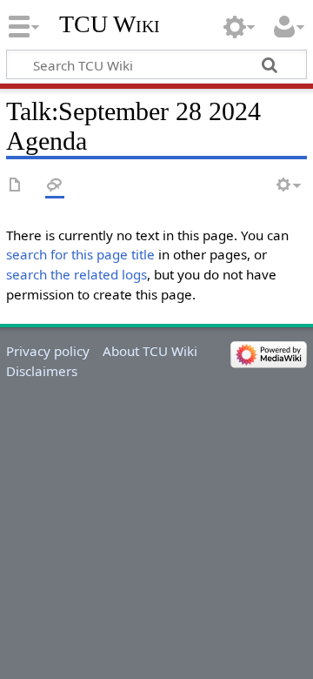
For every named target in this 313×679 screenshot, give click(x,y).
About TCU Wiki (150, 351)
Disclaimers (41, 371)
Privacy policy (48, 351)
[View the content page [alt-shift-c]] (15, 186)
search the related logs (76, 274)
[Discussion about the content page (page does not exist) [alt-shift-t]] (54, 186)
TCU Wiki (109, 23)
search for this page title (80, 254)
